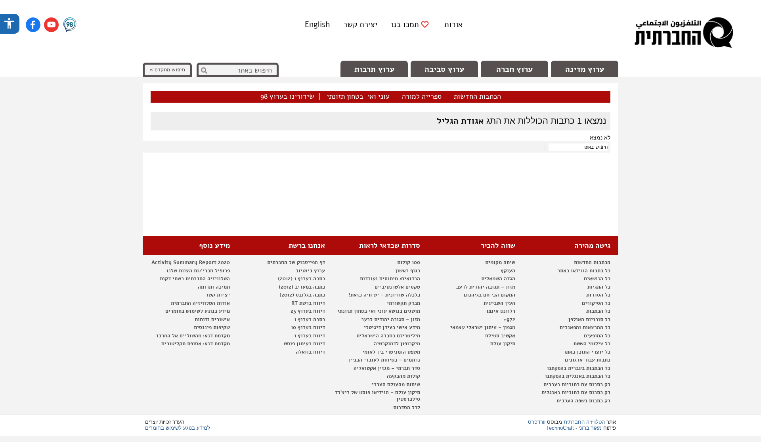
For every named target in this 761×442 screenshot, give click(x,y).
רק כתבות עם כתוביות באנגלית (575, 392)
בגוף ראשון (407, 270)
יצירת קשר (360, 24)
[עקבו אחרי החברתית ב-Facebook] (33, 24)
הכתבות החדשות (477, 96)
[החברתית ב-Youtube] (51, 24)
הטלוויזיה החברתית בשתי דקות (195, 278)
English (317, 24)
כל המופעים (597, 335)
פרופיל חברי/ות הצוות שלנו (198, 270)
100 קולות (408, 262)
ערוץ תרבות (374, 69)
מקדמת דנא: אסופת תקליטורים (195, 343)
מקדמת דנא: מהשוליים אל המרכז (193, 335)
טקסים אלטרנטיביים (397, 287)
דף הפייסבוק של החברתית (296, 262)
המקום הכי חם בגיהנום (489, 294)
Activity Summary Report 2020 (190, 262)
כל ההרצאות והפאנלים (585, 327)
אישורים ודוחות (212, 319)
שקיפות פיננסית (212, 327)
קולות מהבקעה (403, 376)
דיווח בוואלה (310, 352)
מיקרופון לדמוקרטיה (397, 343)
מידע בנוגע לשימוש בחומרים (197, 311)
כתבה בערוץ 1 (309, 319)
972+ (509, 319)
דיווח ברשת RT (308, 303)
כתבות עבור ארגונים (587, 360)
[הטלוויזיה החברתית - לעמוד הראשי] (683, 34)
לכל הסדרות (406, 407)
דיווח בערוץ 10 (308, 327)
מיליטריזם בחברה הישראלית (388, 335)
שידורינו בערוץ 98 (287, 96)
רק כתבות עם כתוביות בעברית (576, 384)
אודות (453, 24)
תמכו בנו (405, 24)
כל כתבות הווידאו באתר (583, 270)
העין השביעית (499, 303)
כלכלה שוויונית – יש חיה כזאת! (384, 294)
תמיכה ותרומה (214, 287)
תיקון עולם (502, 343)
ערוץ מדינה (584, 69)
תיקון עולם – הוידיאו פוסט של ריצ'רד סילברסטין (377, 396)
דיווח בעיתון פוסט (304, 343)
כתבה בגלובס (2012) (302, 294)
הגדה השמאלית (498, 278)
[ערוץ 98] (69, 25)
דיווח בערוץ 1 (309, 335)
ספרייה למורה (422, 96)
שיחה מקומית (500, 262)
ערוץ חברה (514, 69)
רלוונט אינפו (500, 311)
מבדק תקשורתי (403, 303)
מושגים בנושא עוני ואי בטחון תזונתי (378, 311)
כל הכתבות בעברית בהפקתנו (578, 368)
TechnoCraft (560, 428)
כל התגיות (598, 287)
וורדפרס (536, 422)
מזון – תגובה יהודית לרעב (485, 287)
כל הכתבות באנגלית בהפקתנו (577, 376)
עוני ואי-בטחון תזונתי (358, 96)
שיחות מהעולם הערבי (396, 384)
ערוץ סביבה (444, 69)
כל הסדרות (598, 294)
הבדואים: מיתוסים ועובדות (390, 278)
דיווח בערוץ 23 (308, 311)
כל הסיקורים (596, 303)
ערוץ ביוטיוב (310, 270)
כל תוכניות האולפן (589, 319)
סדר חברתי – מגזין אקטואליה (387, 368)
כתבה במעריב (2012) (302, 287)
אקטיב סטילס (500, 335)
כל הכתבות (598, 311)
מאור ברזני (590, 428)
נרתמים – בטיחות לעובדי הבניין (384, 360)
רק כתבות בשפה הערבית (583, 400)
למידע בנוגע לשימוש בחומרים (177, 428)
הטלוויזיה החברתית (584, 422)
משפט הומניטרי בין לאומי (391, 352)
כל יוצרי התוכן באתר (586, 352)
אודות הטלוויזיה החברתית (200, 303)
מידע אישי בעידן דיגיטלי (392, 327)
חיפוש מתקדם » (167, 69)
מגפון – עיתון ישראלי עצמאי (482, 327)
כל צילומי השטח (592, 343)
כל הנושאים (597, 278)
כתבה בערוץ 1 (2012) (301, 278)
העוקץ (508, 270)
